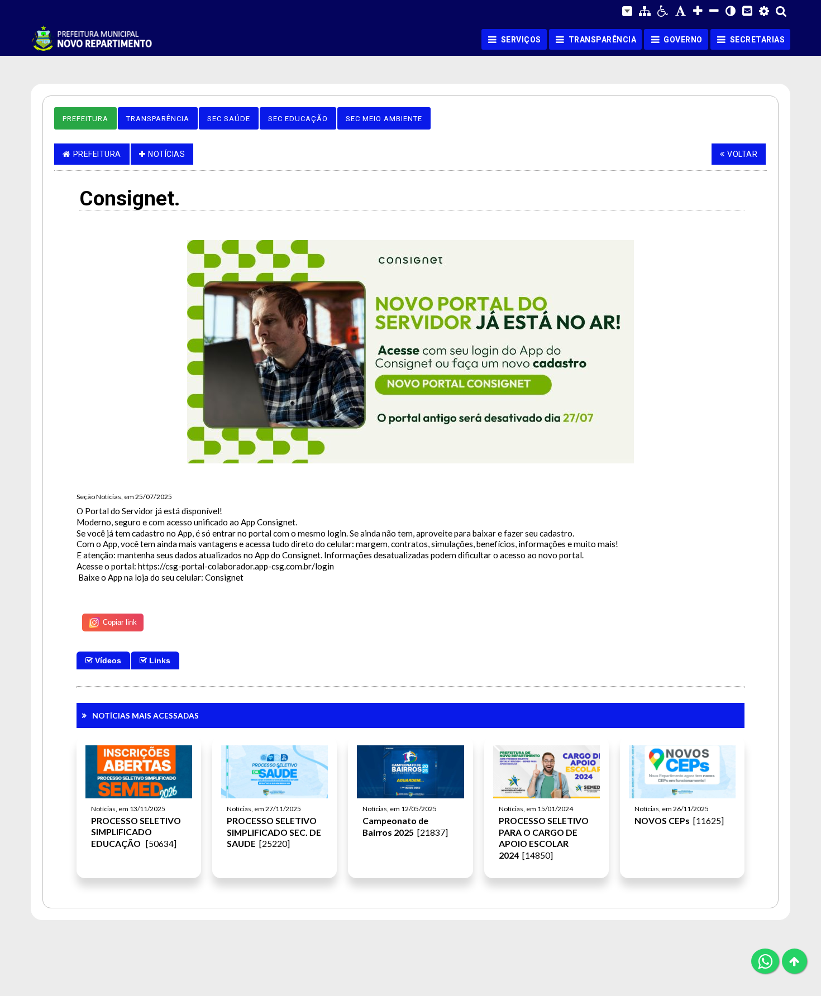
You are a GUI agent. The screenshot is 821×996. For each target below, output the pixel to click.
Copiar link (120, 622)
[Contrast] (730, 11)
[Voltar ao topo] (794, 961)
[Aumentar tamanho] (698, 11)
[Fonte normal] (681, 11)
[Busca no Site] (781, 11)
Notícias (166, 154)
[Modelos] (627, 11)
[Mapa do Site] (645, 11)
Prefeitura (85, 118)
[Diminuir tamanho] (714, 11)
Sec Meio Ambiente (384, 118)
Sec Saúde (228, 118)
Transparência (157, 118)
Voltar (742, 154)
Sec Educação (298, 118)
